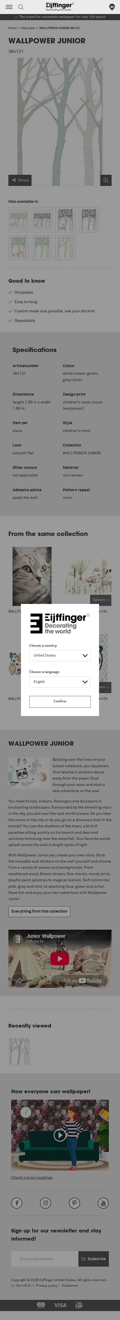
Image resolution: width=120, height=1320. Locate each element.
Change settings (18, 1313)
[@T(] (9, 7)
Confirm (60, 701)
